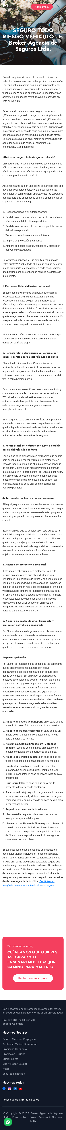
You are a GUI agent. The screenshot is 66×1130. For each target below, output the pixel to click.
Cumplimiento (10, 1058)
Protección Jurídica (13, 1053)
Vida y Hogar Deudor (14, 1063)
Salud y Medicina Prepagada (19, 1039)
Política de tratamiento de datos (20, 1099)
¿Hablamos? (42, 6)
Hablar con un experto (33, 978)
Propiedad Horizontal (14, 1049)
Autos (5, 1068)
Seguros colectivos (13, 1073)
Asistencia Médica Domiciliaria (19, 1044)
